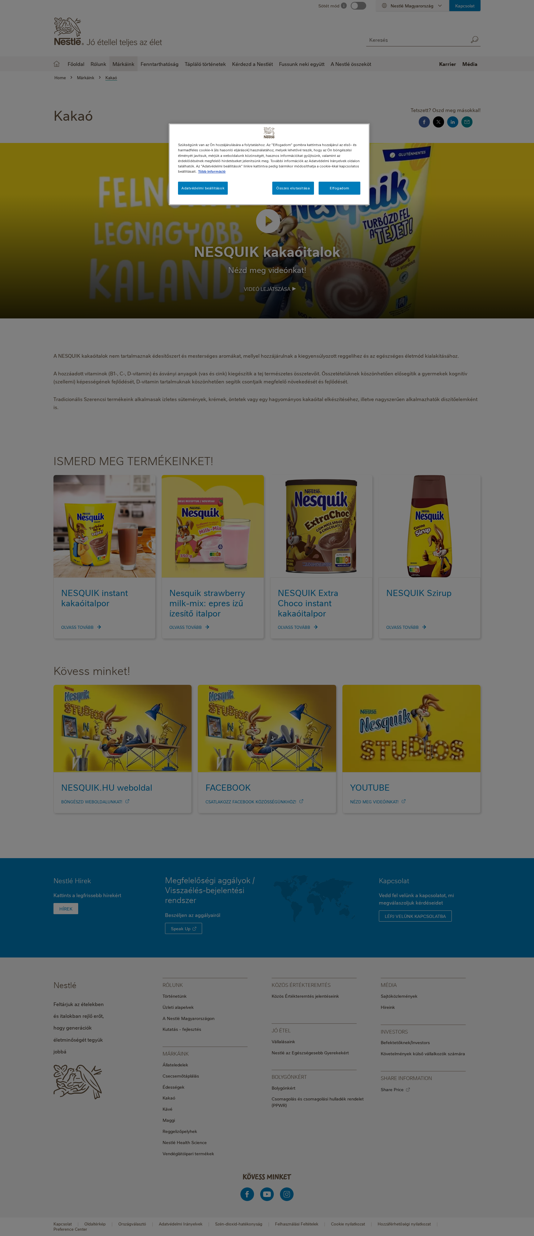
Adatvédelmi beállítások (202, 188)
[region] (269, 164)
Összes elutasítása (293, 188)
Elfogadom (339, 188)
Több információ (212, 171)
